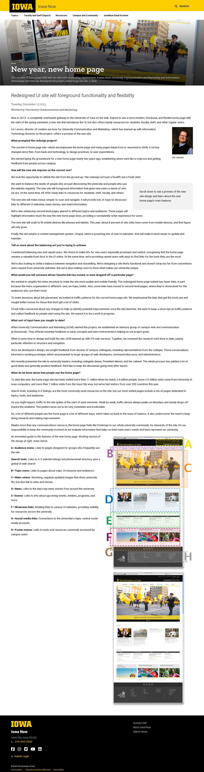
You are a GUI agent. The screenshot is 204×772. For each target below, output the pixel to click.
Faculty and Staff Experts (37, 15)
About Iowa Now (142, 727)
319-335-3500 (23, 741)
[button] (182, 6)
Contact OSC (140, 723)
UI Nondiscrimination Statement (37, 770)
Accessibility (58, 770)
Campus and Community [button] (85, 15)
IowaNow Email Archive (116, 15)
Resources (61, 15)
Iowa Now (47, 7)
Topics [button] (14, 15)
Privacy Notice (16, 770)
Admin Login (21, 756)
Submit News (140, 731)
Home (13, 63)
